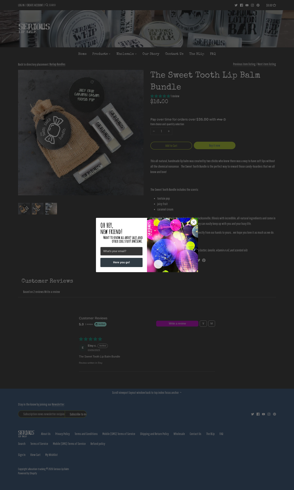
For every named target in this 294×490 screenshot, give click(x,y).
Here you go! (121, 262)
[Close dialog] (194, 222)
